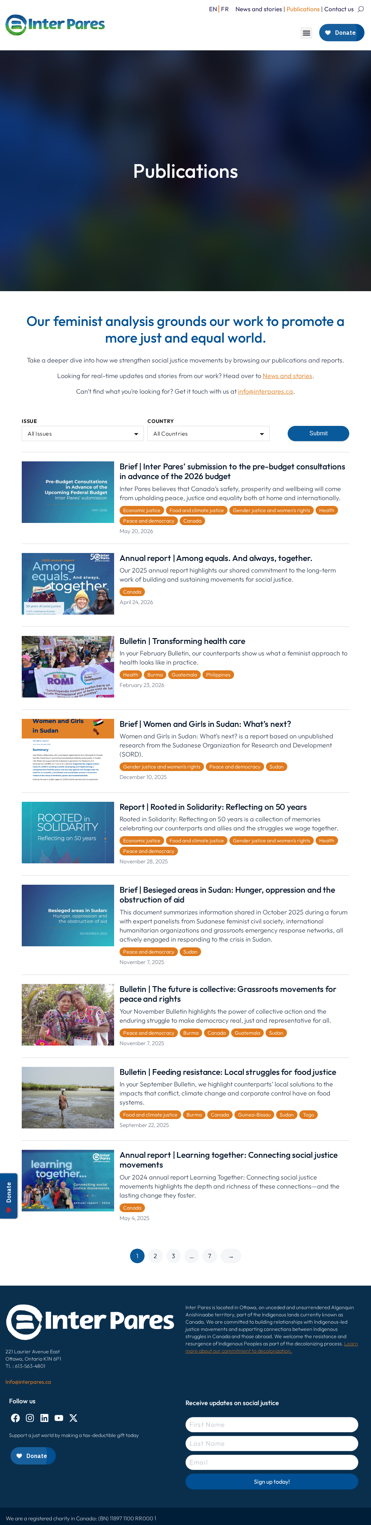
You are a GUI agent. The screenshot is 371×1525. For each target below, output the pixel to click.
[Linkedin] (44, 1418)
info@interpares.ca (265, 391)
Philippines (218, 674)
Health (326, 510)
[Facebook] (15, 1418)
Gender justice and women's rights (271, 510)
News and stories (258, 9)
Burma (155, 674)
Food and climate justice (197, 510)
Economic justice (142, 510)
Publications (303, 9)
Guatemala (184, 674)
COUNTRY (160, 421)
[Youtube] (59, 1418)
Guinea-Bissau (254, 1114)
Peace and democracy (148, 521)
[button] (306, 33)
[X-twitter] (73, 1418)
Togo (308, 1114)
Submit (318, 433)
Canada (192, 521)
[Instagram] (30, 1418)
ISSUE (29, 421)
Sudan (277, 766)
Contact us (339, 9)
